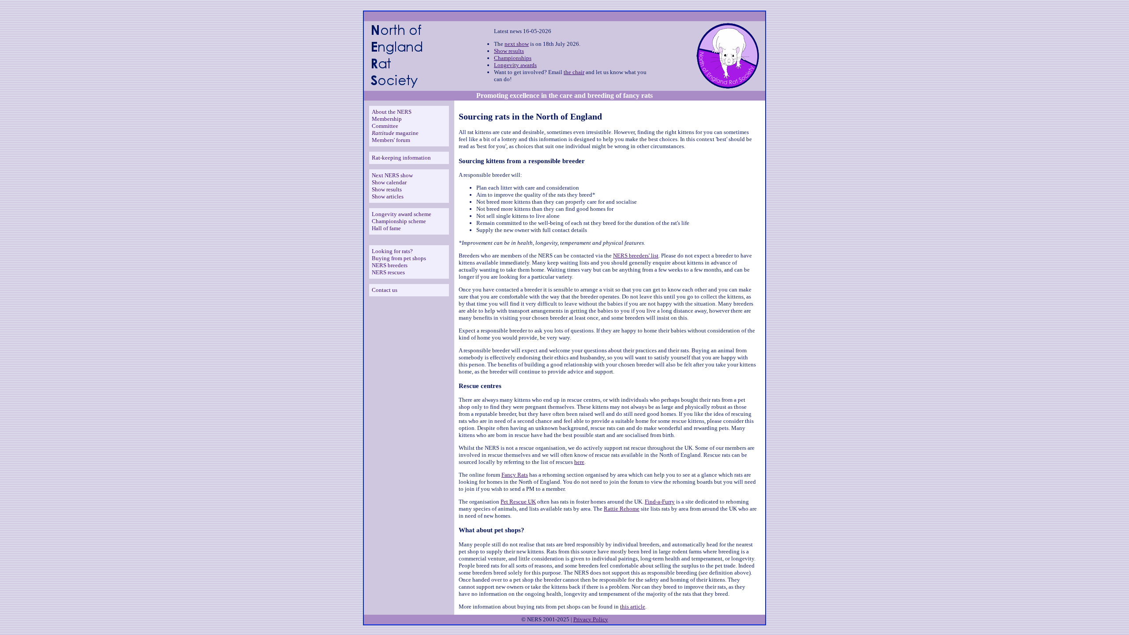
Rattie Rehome (621, 508)
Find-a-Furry (660, 501)
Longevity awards (515, 65)
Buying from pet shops (399, 258)
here (579, 462)
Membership (387, 119)
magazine (395, 133)
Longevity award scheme (401, 214)
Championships (512, 58)
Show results (509, 51)
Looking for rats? (392, 251)
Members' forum (391, 140)
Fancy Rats (514, 474)
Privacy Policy (590, 619)
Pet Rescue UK (518, 501)
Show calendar (389, 182)
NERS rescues (388, 272)
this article (632, 606)
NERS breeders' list (635, 255)
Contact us (384, 290)
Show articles (388, 196)
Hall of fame (386, 228)
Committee (385, 126)
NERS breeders (389, 265)
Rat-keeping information (401, 157)
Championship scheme (399, 221)
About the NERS (391, 111)
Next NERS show (392, 175)
